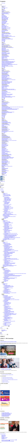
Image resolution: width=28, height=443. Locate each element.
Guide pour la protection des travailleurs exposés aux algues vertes (9, 89)
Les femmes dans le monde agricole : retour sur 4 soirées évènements (9, 140)
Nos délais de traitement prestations (5, 13)
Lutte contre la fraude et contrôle (7, 308)
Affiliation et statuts (4, 48)
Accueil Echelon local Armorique (5, 130)
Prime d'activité (3, 31)
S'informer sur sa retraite (4, 25)
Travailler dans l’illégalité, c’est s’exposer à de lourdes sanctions (8, 79)
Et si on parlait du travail (7, 293)
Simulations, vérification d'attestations (8, 317)
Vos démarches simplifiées (4, 153)
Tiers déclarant (4, 279)
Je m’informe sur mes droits (6, 215)
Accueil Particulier (4, 10)
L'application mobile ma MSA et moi (8, 318)
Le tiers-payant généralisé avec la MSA (6, 107)
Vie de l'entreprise (4, 90)
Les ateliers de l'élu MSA (4, 128)
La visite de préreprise (6, 276)
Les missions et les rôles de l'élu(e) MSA (6, 122)
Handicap (3, 34)
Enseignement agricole (4, 110)
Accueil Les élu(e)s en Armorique (5, 124)
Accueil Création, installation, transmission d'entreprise (7, 47)
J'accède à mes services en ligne (6, 194)
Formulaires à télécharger (4, 162)
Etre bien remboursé (4, 15)
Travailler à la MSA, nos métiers (5, 170)
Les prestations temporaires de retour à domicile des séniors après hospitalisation (10, 108)
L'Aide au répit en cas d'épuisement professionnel (9, 236)
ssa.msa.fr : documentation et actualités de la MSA (7, 374)
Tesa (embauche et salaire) (4, 76)
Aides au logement (6, 203)
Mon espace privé (6, 280)
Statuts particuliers (6, 217)
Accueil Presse (3, 167)
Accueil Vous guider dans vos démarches (6, 38)
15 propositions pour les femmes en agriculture (9, 298)
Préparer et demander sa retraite (5, 26)
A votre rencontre (3, 142)
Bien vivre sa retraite (6, 206)
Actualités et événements (5, 300)
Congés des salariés (4, 95)
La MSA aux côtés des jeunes (5, 149)
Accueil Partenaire (4, 100)
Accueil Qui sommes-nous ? (5, 143)
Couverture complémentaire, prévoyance (6, 92)
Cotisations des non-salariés (6, 226)
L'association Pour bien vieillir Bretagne (8, 208)
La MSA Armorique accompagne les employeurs (7, 94)
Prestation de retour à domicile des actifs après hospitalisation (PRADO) (9, 109)
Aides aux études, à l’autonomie (5, 23)
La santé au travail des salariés (5, 19)
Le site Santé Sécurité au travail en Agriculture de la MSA (8, 341)
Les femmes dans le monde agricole (5, 137)
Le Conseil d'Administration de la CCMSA (9, 286)
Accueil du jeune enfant (6, 202)
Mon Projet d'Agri (6, 225)
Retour (3, 118)
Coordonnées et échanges (4, 172)
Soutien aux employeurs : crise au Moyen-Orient (7, 81)
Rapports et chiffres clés (4, 146)
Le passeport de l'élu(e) (4, 127)
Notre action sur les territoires (5, 145)
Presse (3, 321)
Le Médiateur (3, 438)
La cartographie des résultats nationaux (6, 136)
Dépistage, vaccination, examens (5, 17)
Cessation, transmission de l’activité (5, 50)
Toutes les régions (3, 436)
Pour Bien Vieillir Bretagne (5, 150)
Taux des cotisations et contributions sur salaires (9, 252)
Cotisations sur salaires (4, 80)
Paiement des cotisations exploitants (5, 53)
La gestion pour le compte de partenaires (6, 151)
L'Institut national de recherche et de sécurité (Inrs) (7, 378)
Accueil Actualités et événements (5, 141)
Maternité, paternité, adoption (7, 199)
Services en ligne (3, 115)
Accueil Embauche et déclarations (5, 74)
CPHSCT (5, 257)
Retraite (3, 24)
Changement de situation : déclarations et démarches (10, 216)
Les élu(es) (3, 125)
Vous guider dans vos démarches (5, 37)
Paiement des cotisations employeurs (5, 83)
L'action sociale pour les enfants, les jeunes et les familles (8, 157)
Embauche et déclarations (6, 245)
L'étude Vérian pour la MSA (5, 138)
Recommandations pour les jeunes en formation (7, 112)
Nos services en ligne (5, 316)
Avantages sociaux (6, 261)
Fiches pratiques (3, 39)
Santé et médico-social (4, 148)
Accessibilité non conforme (5, 437)
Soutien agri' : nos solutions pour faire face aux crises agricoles (8, 36)
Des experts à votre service (4, 86)
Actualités (3, 70)
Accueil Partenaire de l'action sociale (6, 102)
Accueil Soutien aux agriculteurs (5, 60)
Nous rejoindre (3, 169)
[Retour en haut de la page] (0, 442)
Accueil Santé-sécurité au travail (5, 55)
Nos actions (3, 147)
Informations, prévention (4, 57)
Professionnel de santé (4, 105)
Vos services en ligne (6, 272)
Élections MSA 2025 (4, 135)
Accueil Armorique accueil (4, 7)
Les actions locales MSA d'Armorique (6, 129)
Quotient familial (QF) (4, 159)
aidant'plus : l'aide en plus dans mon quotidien (7, 35)
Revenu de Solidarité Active (5, 30)
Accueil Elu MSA (5, 283)
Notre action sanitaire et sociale (5, 155)
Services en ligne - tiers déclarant (7, 244)
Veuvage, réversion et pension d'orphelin (6, 27)
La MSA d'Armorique (4, 144)
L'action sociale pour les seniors (5, 158)
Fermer (3, 192)
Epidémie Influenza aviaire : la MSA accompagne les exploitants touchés (9, 64)
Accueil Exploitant (4, 43)
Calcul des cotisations (4, 52)
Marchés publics (3, 165)
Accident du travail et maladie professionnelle (6, 78)
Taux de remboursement (4, 16)
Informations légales (4, 163)
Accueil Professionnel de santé (5, 106)
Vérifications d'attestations (4, 73)
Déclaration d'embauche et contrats (5, 75)
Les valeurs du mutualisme (4, 121)
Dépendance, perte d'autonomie (7, 213)
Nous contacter (3, 40)
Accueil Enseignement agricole (5, 111)
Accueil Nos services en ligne (5, 160)
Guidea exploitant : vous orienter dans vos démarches (8, 239)
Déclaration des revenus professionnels (8, 227)
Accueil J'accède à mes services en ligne (6, 12)
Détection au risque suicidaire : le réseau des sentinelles (7, 131)
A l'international (3, 152)
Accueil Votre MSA (4, 134)
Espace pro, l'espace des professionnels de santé (9, 274)
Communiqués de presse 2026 (7, 322)
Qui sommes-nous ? (5, 301)
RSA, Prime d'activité (4, 29)
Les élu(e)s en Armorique (4, 123)
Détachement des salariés (4, 93)
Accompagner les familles (4, 21)
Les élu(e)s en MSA (4, 120)
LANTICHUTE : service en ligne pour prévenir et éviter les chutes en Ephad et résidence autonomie (15, 273)
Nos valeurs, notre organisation (7, 302)
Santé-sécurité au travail (4, 84)
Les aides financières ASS (7, 270)
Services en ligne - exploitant (7, 222)
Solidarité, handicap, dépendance (5, 32)
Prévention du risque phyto (4, 58)
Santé (2, 14)
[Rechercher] (9, 326)
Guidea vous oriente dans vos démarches (7, 264)
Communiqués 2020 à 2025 (5, 168)
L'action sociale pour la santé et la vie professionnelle (10, 314)
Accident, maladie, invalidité (5, 18)
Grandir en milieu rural (4, 104)
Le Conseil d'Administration (5, 126)
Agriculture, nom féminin (4, 139)
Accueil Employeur (4, 69)
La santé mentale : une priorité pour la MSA (6, 154)
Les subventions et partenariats (5, 103)
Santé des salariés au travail (5, 91)
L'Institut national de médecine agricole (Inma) (7, 377)
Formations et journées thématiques (5, 56)
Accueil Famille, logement (4, 20)
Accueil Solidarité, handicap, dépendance (6, 33)
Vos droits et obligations (4, 54)
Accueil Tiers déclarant (4, 114)
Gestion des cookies (4, 435)
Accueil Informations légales (5, 164)
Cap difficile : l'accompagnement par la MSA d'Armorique (8, 62)
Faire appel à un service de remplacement (6, 63)
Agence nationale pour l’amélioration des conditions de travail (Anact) (9, 379)
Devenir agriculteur (6, 223)
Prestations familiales (4, 22)
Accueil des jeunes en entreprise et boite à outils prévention (8, 59)
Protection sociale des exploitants (5, 49)
